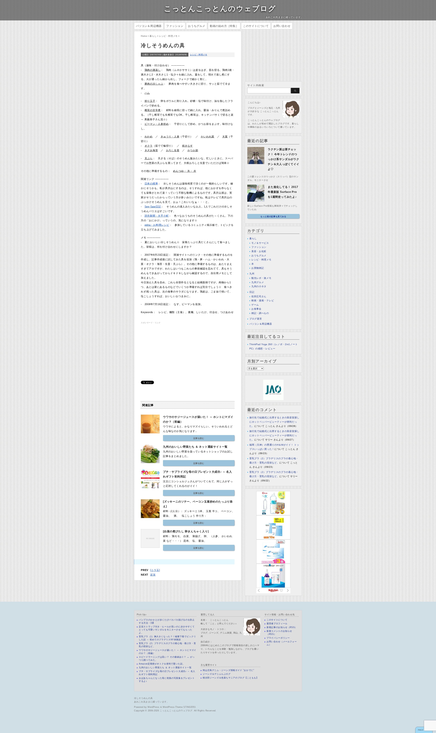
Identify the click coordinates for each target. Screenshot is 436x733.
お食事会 (256, 308)
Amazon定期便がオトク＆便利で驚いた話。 (162, 663)
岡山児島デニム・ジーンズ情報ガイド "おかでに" (228, 670)
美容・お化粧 (258, 251)
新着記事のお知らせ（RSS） (282, 627)
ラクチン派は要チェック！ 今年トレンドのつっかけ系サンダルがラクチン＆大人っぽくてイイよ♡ (283, 159)
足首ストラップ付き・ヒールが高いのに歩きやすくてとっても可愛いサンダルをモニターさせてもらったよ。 (167, 629)
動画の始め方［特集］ (224, 26)
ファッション (174, 26)
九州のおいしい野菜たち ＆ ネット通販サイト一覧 (195, 446)
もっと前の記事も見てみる (273, 216)
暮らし (153, 36)
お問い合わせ (282, 26)
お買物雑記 (257, 268)
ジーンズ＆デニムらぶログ (217, 674)
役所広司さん (258, 296)
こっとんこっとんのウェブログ (220, 9)
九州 (251, 273)
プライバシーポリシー (278, 638)
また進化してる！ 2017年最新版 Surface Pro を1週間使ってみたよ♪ (283, 192)
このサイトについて (256, 26)
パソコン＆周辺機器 (149, 26)
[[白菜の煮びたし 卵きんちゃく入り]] (150, 546)
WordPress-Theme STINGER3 (179, 707)
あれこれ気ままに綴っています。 (151, 701)
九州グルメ (257, 282)
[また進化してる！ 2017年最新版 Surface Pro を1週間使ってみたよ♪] (255, 200)
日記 (251, 292)
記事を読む (198, 438)
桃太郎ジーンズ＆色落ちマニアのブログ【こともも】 (231, 677)
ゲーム (255, 304)
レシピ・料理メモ (168, 36)
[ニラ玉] (155, 570)
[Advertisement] (169, 348)
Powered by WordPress (146, 707)
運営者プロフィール (277, 623)
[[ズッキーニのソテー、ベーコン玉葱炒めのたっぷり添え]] (150, 516)
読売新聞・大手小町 (157, 215)
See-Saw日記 (153, 206)
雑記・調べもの (260, 313)
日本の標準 (151, 183)
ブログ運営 (255, 318)
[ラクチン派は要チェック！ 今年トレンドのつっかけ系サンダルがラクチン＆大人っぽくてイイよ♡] (255, 162)
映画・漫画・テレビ (262, 300)
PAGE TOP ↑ (424, 730)
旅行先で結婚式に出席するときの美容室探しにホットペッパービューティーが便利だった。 (274, 421)
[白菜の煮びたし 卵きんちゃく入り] (186, 531)
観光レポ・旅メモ (261, 278)
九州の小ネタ (258, 286)
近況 (153, 574)
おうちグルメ (196, 26)
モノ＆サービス (260, 243)
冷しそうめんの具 (143, 698)
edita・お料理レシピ (157, 224)
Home (144, 36)
